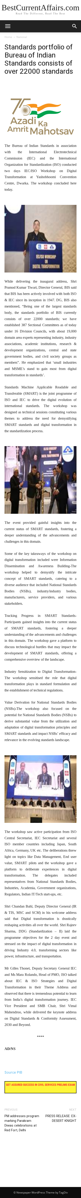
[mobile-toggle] (7, 26)
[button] (74, 26)
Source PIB (13, 1072)
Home (8, 37)
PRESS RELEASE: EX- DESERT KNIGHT (60, 1118)
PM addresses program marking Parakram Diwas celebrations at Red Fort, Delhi (21, 1123)
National (21, 37)
